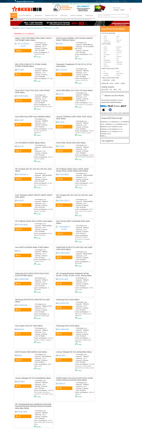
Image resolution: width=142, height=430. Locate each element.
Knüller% (63, 15)
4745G (42, 261)
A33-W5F (42, 131)
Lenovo (118, 40)
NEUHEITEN (38, 15)
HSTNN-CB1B (83, 185)
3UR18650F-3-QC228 (81, 237)
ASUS (118, 49)
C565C (91, 54)
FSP (119, 89)
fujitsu (110, 113)
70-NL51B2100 (88, 104)
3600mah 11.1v (105, 122)
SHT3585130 (64, 20)
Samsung (106, 80)
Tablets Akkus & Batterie (110, 78)
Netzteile (104, 89)
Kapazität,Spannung (33, 28)
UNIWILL (106, 66)
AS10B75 (50, 209)
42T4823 (88, 133)
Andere (103, 83)
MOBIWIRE (107, 60)
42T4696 (83, 133)
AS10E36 (36, 261)
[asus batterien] (110, 107)
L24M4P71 (56, 20)
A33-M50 (91, 155)
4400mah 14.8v (121, 124)
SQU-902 (36, 159)
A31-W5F (50, 129)
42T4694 (77, 133)
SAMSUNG (119, 62)
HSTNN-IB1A (41, 235)
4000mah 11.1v (117, 122)
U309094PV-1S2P (47, 20)
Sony (118, 42)
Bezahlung (115, 1)
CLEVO (105, 51)
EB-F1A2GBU (72, 20)
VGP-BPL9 (43, 106)
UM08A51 (37, 340)
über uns (98, 1)
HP (117, 38)
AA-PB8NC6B (85, 314)
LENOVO (118, 56)
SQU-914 (50, 157)
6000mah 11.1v (116, 129)
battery (80, 289)
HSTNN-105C (49, 422)
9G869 (36, 366)
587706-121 (83, 211)
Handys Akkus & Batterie (110, 68)
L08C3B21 (92, 364)
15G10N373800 (79, 157)
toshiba (103, 113)
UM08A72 (49, 340)
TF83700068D (87, 366)
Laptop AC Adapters (108, 33)
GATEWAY (107, 55)
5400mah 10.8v (105, 129)
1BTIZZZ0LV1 (79, 366)
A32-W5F (36, 131)
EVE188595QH (86, 20)
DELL (105, 53)
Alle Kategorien (24, 15)
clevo (119, 113)
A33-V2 (91, 102)
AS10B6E (42, 211)
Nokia (118, 75)
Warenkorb (116, 8)
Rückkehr (107, 1)
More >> (103, 136)
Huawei (106, 75)
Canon (122, 83)
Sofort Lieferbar (76, 15)
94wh (49, 259)
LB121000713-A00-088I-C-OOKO (84, 368)
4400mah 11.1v (110, 124)
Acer (105, 36)
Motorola (119, 73)
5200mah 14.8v (116, 127)
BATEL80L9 (29, 20)
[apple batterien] (103, 111)
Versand (124, 1)
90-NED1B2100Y (89, 157)
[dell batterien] (103, 107)
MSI (117, 58)
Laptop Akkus (106, 44)
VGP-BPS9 (49, 106)
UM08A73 (91, 392)
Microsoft (107, 42)
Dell (105, 38)
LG (104, 58)
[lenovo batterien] (117, 107)
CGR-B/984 (86, 239)
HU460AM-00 (38, 20)
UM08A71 (43, 340)
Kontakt (31, 1)
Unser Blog (89, 15)
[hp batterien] (110, 111)
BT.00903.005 (79, 239)
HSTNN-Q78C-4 (42, 185)
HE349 (79, 20)
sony (115, 113)
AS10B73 (36, 211)
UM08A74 (78, 394)
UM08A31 (50, 338)
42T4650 (91, 131)
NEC (117, 60)
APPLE (105, 49)
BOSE (111, 83)
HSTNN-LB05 (41, 422)
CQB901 (42, 159)
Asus (118, 36)
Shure (116, 83)
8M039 (77, 56)
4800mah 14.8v (105, 127)
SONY (105, 64)
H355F (40, 366)
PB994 (36, 424)
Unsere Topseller (51, 15)
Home (14, 15)
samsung (125, 113)
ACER (105, 47)
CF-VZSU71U (84, 80)
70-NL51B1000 (79, 104)
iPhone (106, 73)
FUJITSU (119, 53)
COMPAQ (119, 51)
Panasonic (107, 62)
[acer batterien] (123, 107)
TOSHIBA (119, 64)
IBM (105, 56)
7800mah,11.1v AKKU (51, 28)
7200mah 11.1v (116, 131)
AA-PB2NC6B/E (44, 316)
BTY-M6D (50, 78)
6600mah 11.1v (105, 131)
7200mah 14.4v (105, 134)
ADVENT (118, 47)
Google (106, 40)
